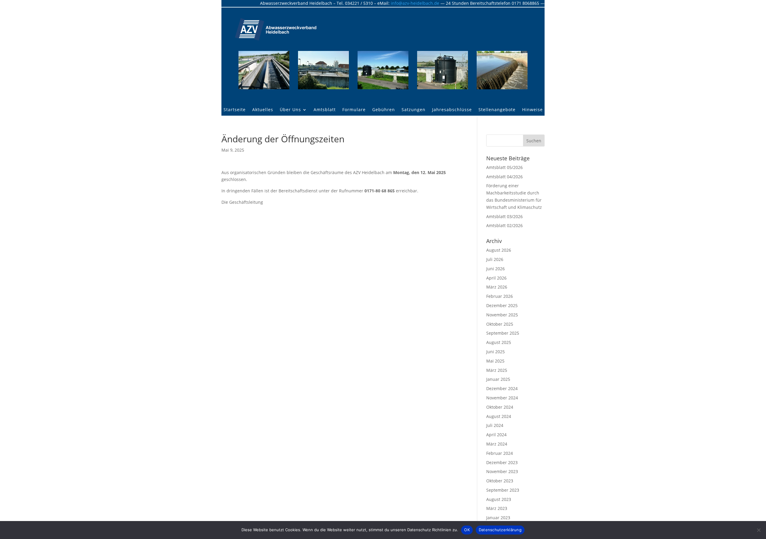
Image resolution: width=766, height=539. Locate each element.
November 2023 (502, 471)
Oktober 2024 (499, 407)
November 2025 (502, 315)
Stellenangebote (497, 110)
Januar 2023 (498, 517)
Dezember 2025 (502, 305)
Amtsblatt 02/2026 (504, 225)
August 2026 (498, 250)
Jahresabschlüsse (452, 110)
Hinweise (532, 110)
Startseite (235, 110)
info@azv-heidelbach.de (415, 3)
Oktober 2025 (499, 324)
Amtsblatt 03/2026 (504, 216)
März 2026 (496, 287)
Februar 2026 (499, 296)
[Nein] (759, 530)
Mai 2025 (495, 361)
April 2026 (496, 278)
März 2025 (496, 370)
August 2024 (498, 416)
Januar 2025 (498, 379)
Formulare (354, 110)
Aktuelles (262, 110)
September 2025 (502, 333)
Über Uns (290, 110)
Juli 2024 (494, 425)
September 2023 (502, 490)
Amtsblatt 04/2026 (504, 176)
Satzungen (413, 110)
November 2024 (502, 398)
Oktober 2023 (499, 481)
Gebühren (383, 110)
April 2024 (496, 434)
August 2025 (498, 342)
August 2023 (498, 499)
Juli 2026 (494, 259)
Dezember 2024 (502, 388)
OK (467, 529)
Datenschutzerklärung (500, 529)
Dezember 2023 (502, 462)
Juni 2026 (495, 268)
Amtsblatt (325, 110)
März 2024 (496, 444)
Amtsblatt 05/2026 (504, 167)
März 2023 (496, 508)
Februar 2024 (499, 453)
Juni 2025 (495, 351)
